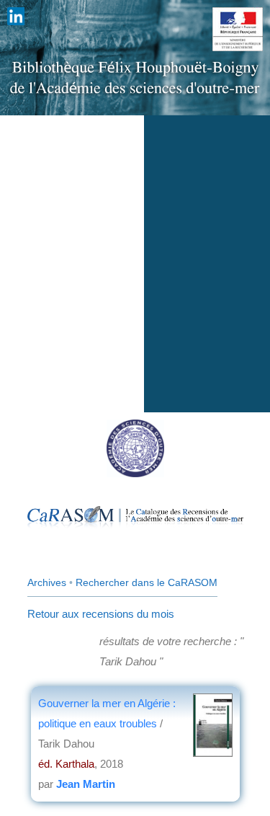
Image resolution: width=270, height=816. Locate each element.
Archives (46, 582)
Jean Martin (85, 784)
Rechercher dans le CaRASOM (146, 582)
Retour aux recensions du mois (100, 614)
